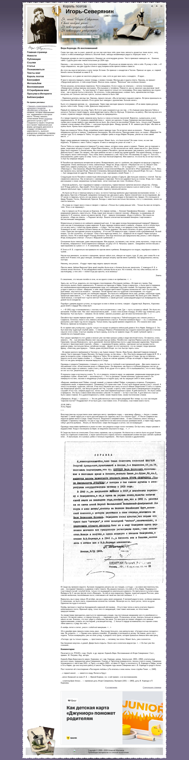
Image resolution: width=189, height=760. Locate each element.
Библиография (35, 97)
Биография (33, 80)
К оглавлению (111, 687)
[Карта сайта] (156, 6)
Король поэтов (35, 76)
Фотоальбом (34, 83)
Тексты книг (33, 73)
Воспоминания (35, 87)
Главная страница (37, 52)
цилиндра (48, 119)
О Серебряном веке (38, 90)
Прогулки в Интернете (39, 94)
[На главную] (152, 6)
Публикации (34, 59)
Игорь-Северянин (90, 11)
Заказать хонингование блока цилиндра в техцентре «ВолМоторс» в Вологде (40, 108)
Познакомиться (35, 69)
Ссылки (31, 62)
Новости (32, 55)
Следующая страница (152, 687)
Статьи (31, 66)
